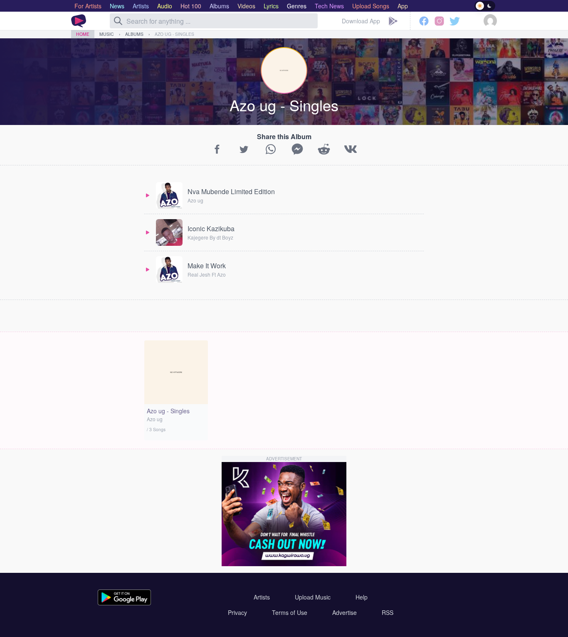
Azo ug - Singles (174, 34)
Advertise (344, 612)
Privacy (237, 612)
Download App (361, 21)
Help (362, 597)
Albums (134, 34)
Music (106, 34)
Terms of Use (289, 612)
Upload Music (313, 597)
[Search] (118, 20)
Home (82, 34)
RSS (387, 612)
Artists (262, 597)
